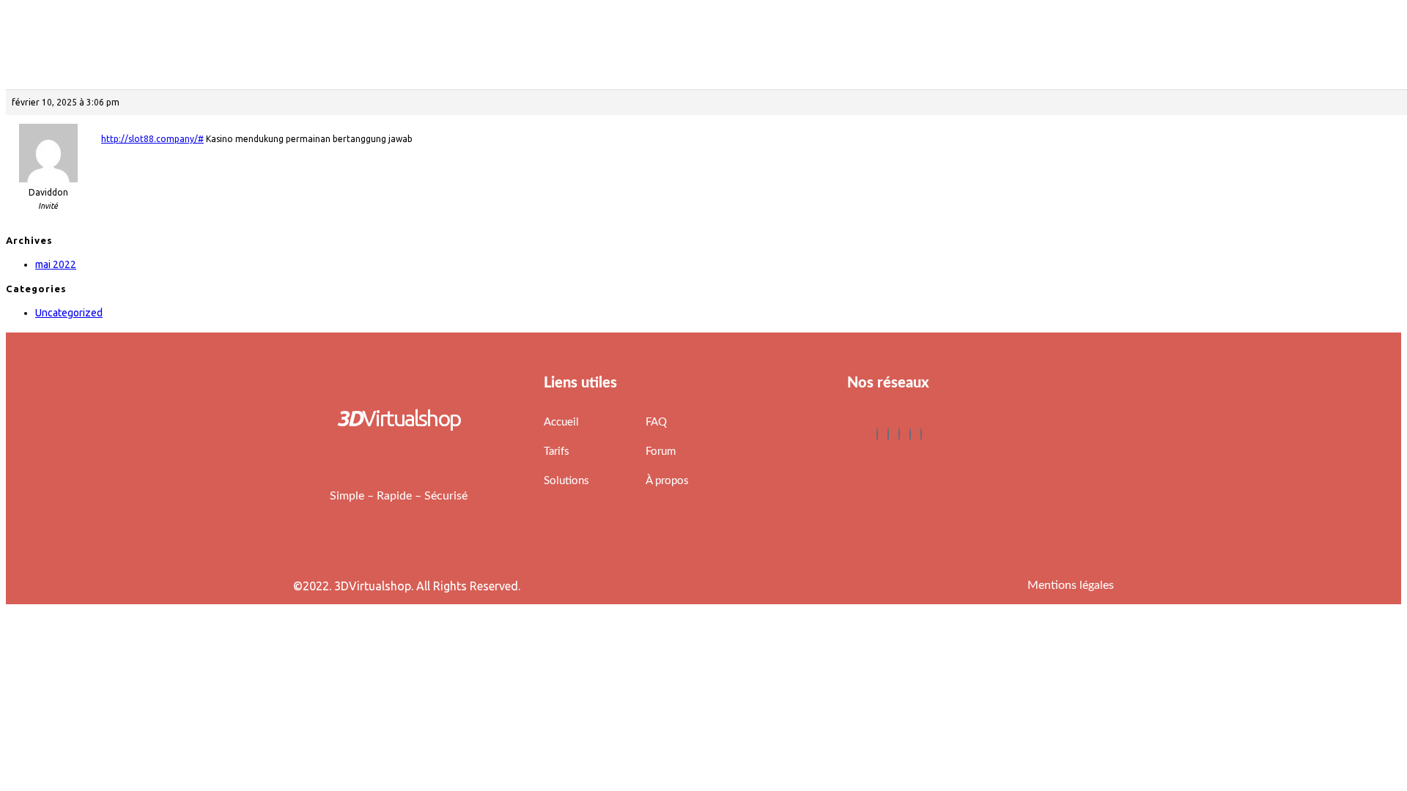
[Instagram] (921, 434)
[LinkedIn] (899, 434)
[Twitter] (888, 434)
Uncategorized (69, 313)
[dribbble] (910, 434)
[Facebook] (877, 434)
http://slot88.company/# (152, 139)
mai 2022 (55, 264)
